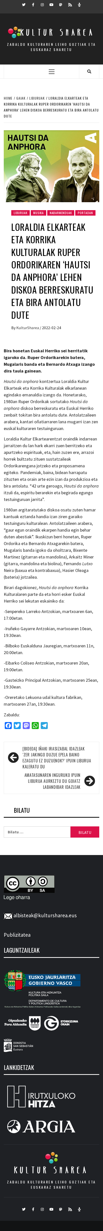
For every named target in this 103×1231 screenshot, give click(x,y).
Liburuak (20, 213)
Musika (38, 213)
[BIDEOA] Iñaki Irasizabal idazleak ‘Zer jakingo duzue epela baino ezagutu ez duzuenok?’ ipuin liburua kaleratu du (56, 758)
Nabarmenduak (61, 213)
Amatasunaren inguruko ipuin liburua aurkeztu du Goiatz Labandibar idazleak (52, 781)
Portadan (85, 213)
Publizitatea (17, 934)
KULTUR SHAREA (51, 1170)
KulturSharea (28, 327)
